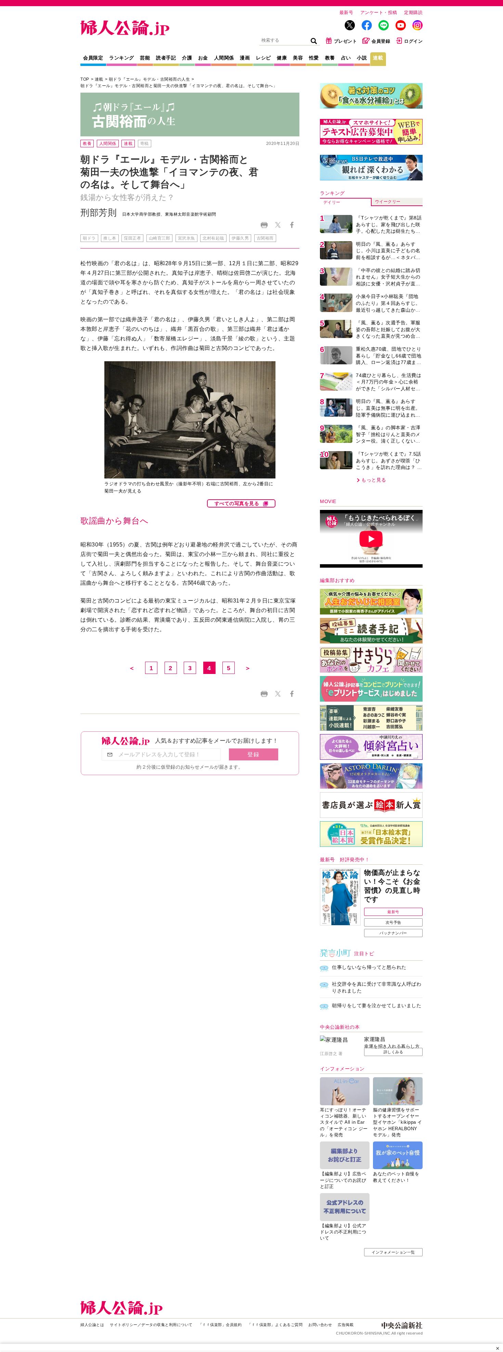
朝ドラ (89, 238)
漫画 (245, 57)
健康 (282, 57)
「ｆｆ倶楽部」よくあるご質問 (274, 1325)
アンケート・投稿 (378, 12)
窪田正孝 (132, 238)
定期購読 (413, 12)
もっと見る (373, 480)
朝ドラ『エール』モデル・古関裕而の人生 (149, 79)
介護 (187, 57)
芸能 (145, 57)
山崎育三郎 (159, 238)
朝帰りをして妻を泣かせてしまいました (376, 1005)
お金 (203, 57)
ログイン (413, 41)
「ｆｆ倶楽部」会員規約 (220, 1325)
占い (346, 57)
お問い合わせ (320, 1325)
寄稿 (144, 143)
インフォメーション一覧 (393, 1252)
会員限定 (93, 57)
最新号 (346, 12)
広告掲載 (345, 1325)
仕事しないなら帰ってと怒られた (369, 967)
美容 (298, 57)
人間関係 (224, 57)
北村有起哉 (213, 238)
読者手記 (166, 57)
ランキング (121, 57)
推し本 (109, 238)
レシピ (263, 57)
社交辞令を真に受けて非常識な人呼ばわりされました (376, 987)
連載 (378, 57)
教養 (330, 57)
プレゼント (345, 41)
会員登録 (381, 41)
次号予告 (393, 922)
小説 (362, 57)
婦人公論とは (92, 1325)
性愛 (314, 57)
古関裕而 (265, 238)
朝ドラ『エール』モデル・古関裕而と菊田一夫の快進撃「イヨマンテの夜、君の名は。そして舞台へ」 (178, 85)
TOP (84, 79)
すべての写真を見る (237, 503)
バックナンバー (393, 933)
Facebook (292, 225)
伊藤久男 (240, 238)
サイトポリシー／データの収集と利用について (151, 1325)
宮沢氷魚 (186, 238)
